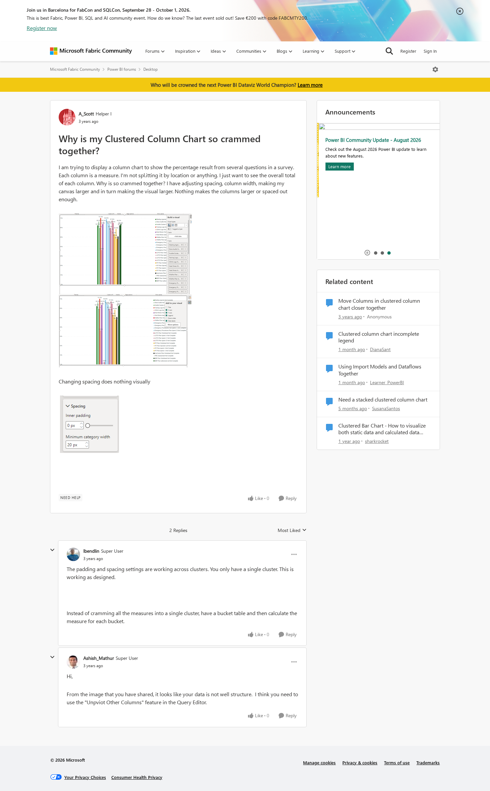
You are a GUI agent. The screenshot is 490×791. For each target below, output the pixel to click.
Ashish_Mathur (98, 658)
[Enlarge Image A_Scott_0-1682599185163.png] (125, 253)
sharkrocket (377, 441)
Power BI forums (121, 69)
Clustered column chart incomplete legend (378, 337)
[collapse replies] (52, 550)
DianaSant (380, 349)
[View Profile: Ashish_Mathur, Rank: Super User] (73, 662)
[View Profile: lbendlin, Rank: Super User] (73, 554)
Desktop (150, 69)
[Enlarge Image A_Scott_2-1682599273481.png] (89, 424)
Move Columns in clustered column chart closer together (379, 304)
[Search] (389, 51)
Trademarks (428, 762)
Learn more (310, 84)
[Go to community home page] (91, 51)
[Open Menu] (435, 69)
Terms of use (397, 762)
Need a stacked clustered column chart (382, 399)
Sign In (430, 51)
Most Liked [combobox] (292, 530)
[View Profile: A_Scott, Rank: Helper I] (67, 117)
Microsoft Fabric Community (75, 69)
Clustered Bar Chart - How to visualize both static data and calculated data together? (382, 429)
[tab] (375, 252)
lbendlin (91, 551)
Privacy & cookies (359, 762)
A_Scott (86, 113)
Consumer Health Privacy (136, 777)
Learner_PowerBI (387, 382)
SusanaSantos (386, 408)
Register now (42, 27)
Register (408, 51)
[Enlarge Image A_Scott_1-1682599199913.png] (125, 330)
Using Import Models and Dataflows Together (379, 370)
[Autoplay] (367, 252)
